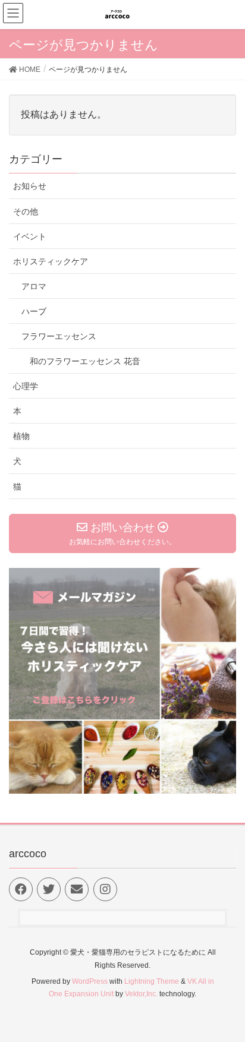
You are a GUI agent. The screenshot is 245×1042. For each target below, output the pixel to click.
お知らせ (29, 186)
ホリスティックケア (50, 261)
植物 (21, 436)
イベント (29, 236)
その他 (25, 211)
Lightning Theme (151, 981)
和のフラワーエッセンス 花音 (85, 361)
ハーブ (33, 311)
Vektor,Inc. (141, 994)
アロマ (33, 286)
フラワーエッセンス (58, 336)
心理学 (25, 386)
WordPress (90, 981)
